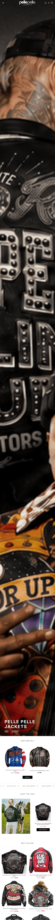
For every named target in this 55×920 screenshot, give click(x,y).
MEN (6, 731)
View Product (43, 829)
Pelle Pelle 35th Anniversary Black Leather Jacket (43, 824)
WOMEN (15, 731)
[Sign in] (49, 3)
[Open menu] (3, 3)
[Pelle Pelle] (27, 2)
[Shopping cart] (52, 3)
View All (27, 777)
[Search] (45, 3)
